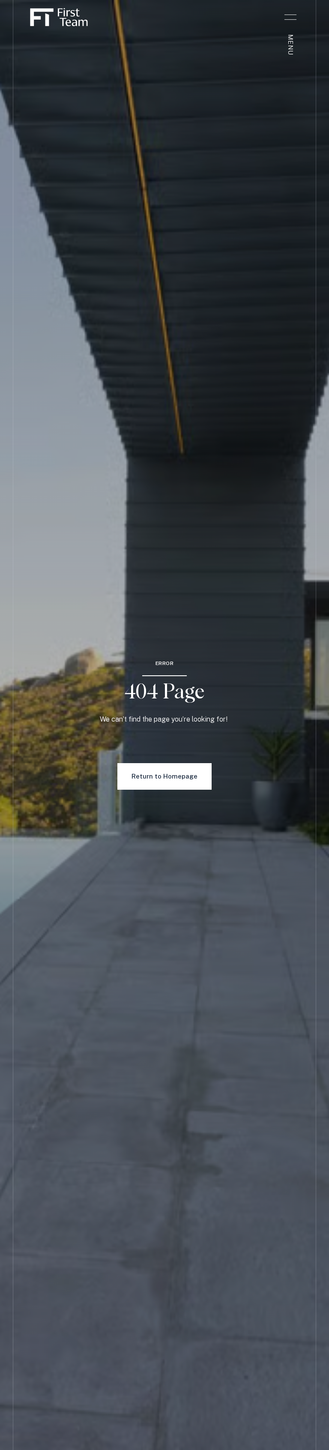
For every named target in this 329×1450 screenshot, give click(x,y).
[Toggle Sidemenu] (290, 17)
